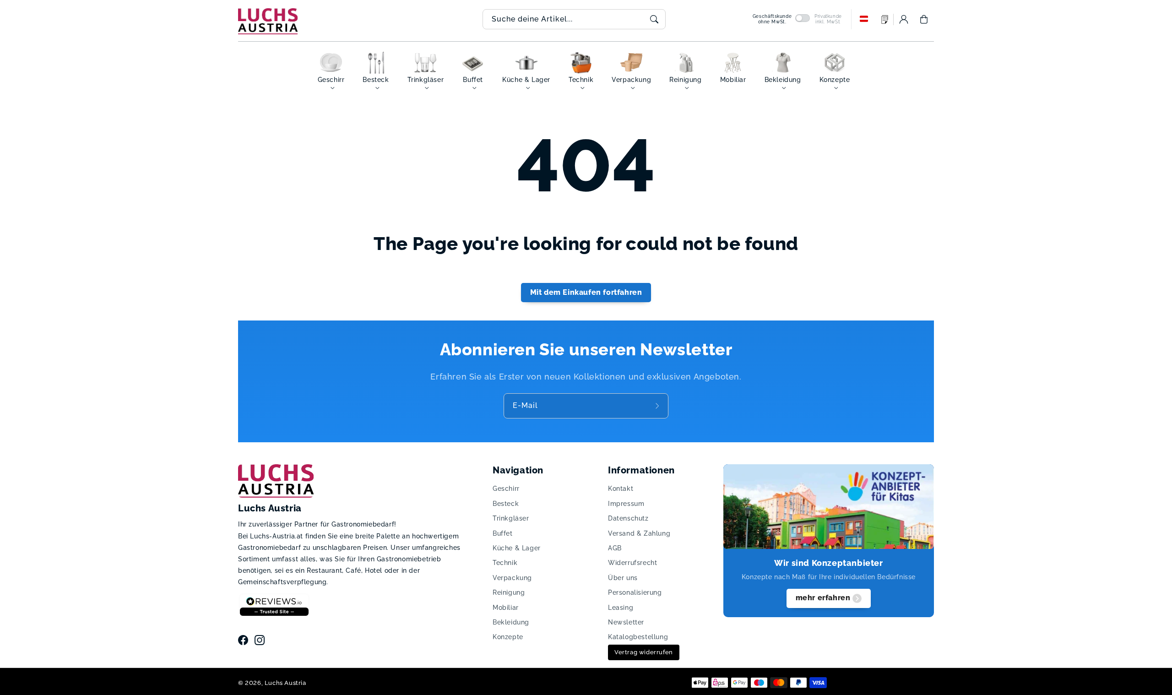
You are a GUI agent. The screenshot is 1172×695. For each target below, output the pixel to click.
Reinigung (509, 592)
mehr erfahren (823, 597)
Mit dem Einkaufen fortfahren (586, 292)
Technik (505, 562)
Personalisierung (635, 592)
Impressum (626, 503)
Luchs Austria (285, 682)
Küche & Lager (517, 548)
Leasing (620, 607)
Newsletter (626, 622)
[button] (924, 19)
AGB (615, 548)
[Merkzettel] (885, 19)
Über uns (623, 577)
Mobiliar (506, 607)
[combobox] (574, 19)
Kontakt (620, 488)
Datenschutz (628, 518)
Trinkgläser (511, 518)
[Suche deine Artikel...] (654, 19)
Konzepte (508, 637)
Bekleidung (511, 622)
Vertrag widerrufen (643, 652)
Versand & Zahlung (639, 533)
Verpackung (512, 577)
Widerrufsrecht (632, 562)
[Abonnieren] (658, 405)
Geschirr (506, 488)
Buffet (503, 533)
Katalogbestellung (638, 637)
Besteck (506, 503)
